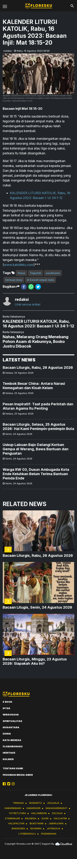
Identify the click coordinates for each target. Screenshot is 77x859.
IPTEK (6, 708)
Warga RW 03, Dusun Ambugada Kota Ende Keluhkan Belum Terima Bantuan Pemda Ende (36, 473)
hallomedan (39, 813)
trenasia (18, 802)
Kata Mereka (12, 740)
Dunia (7, 733)
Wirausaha (11, 714)
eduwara (36, 828)
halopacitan (16, 823)
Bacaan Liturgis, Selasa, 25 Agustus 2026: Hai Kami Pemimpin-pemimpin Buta (38, 426)
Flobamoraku (13, 746)
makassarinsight (56, 808)
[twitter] (38, 287)
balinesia (30, 818)
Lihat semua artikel (27, 304)
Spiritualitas (12, 721)
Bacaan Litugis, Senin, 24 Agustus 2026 (37, 607)
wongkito (35, 802)
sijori (45, 818)
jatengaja (53, 828)
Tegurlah (35, 273)
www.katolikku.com (18, 265)
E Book (7, 701)
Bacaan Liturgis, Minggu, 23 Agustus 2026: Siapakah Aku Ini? (35, 661)
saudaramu (53, 273)
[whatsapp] (31, 287)
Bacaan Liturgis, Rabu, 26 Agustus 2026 (38, 367)
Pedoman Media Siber (18, 774)
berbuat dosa (13, 279)
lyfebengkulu (27, 833)
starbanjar (12, 818)
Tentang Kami (13, 768)
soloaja (57, 813)
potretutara (17, 813)
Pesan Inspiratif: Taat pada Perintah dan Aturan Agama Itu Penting (38, 406)
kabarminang (13, 808)
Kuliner (8, 759)
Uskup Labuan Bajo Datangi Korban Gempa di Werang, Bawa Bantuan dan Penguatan (35, 449)
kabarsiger (33, 808)
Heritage (9, 752)
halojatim (60, 818)
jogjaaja (53, 802)
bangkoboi (18, 828)
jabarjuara (56, 823)
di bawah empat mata (40, 279)
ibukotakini (37, 823)
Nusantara (11, 727)
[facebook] (24, 287)
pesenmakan (48, 833)
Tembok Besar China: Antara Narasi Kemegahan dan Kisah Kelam (34, 385)
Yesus (21, 273)
